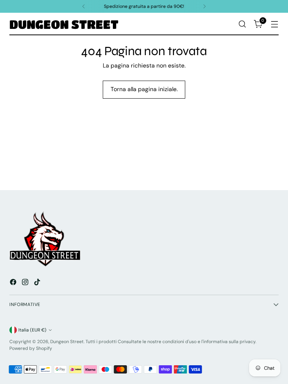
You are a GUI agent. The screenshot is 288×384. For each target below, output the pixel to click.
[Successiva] (204, 6)
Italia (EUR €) (32, 330)
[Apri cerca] (242, 24)
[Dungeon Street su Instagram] (25, 283)
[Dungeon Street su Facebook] (13, 283)
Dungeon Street (67, 342)
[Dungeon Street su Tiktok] (37, 283)
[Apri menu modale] (274, 24)
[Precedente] (83, 6)
